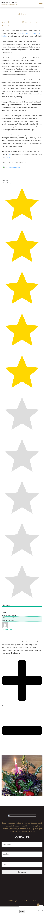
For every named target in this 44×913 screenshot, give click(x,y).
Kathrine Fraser (7, 629)
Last (3, 858)
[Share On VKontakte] (3, 637)
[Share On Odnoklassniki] (4, 637)
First (3, 848)
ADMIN (34, 901)
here (9, 154)
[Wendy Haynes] (9, 3)
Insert (22, 911)
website (7, 157)
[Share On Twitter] (2, 637)
